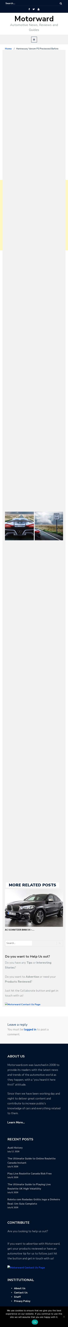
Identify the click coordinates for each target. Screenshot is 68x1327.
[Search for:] (15, 3)
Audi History (15, 1147)
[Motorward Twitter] (34, 9)
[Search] (60, 3)
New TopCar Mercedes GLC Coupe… (29, 929)
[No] (64, 1316)
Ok (34, 1322)
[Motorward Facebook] (29, 9)
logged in (30, 1029)
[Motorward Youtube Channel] (38, 9)
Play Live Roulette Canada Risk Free (29, 1173)
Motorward (34, 19)
